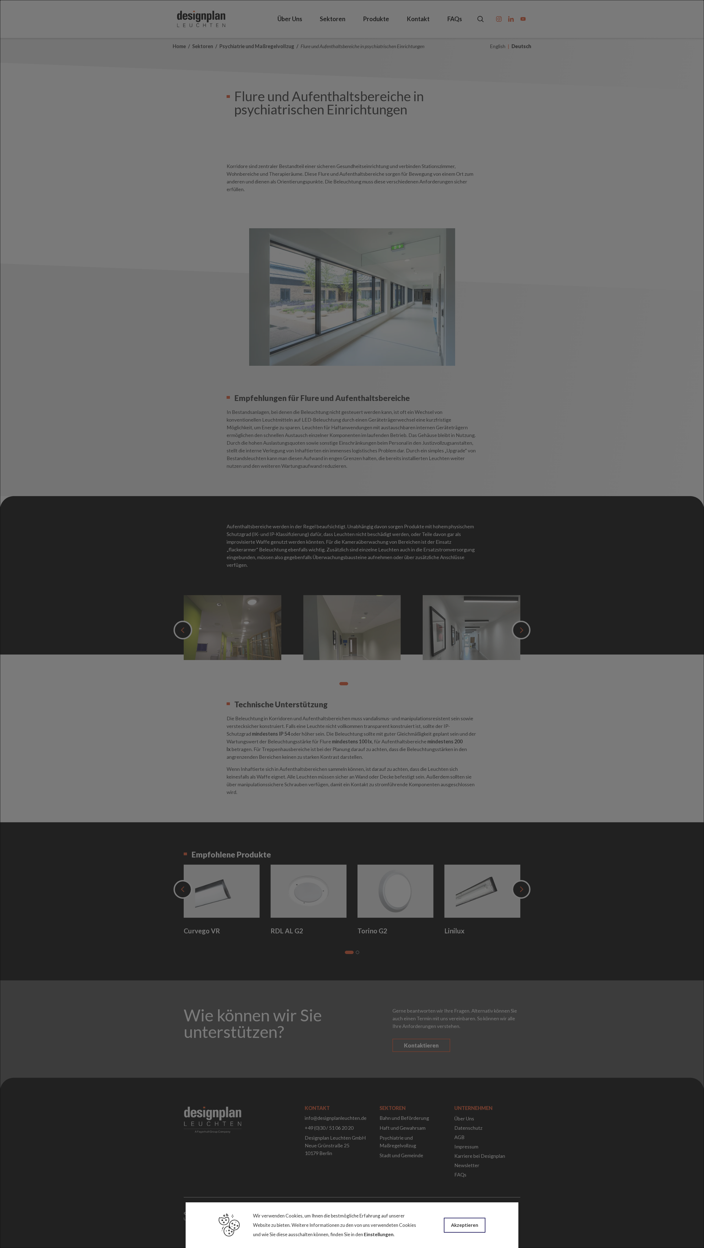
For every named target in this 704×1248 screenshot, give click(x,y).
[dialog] (352, 624)
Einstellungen (379, 1234)
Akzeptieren (464, 1225)
